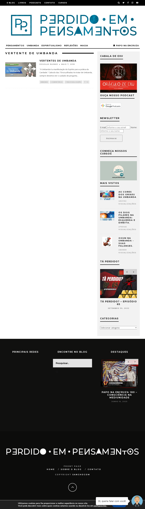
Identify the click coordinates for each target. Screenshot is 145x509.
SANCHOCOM (81, 474)
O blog (11, 3)
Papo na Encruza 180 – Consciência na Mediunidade (119, 395)
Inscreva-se (111, 138)
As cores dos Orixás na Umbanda (127, 194)
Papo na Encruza (127, 45)
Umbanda (33, 45)
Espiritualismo (51, 45)
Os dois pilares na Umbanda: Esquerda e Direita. (127, 217)
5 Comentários (57, 82)
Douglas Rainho (49, 64)
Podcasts (35, 3)
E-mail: (103, 127)
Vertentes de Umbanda (58, 60)
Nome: (134, 127)
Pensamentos (15, 45)
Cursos (62, 3)
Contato (49, 3)
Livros (22, 3)
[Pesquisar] (119, 3)
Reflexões (71, 45)
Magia (84, 45)
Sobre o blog (71, 469)
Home (51, 469)
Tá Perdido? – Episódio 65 (118, 303)
